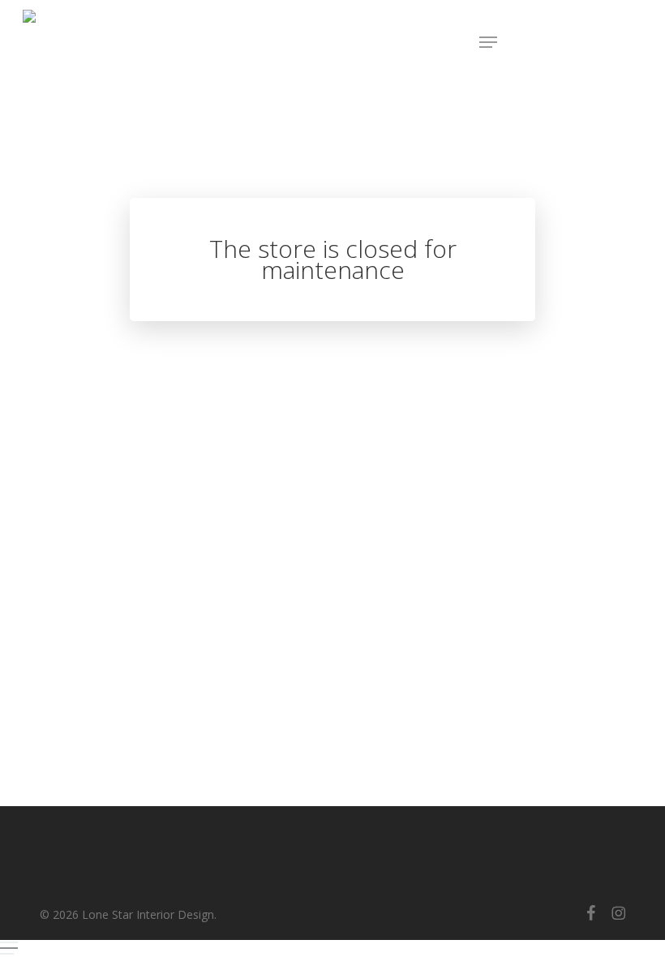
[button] (488, 42)
